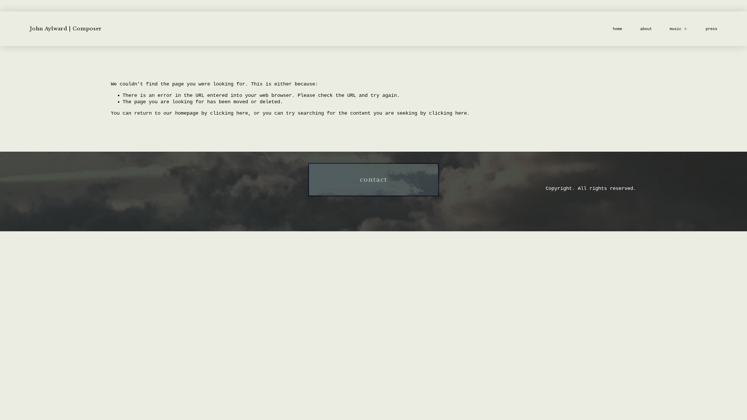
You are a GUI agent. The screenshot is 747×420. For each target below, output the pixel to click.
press (711, 29)
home (617, 29)
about (646, 29)
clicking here (229, 113)
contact (374, 179)
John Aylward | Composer (66, 29)
